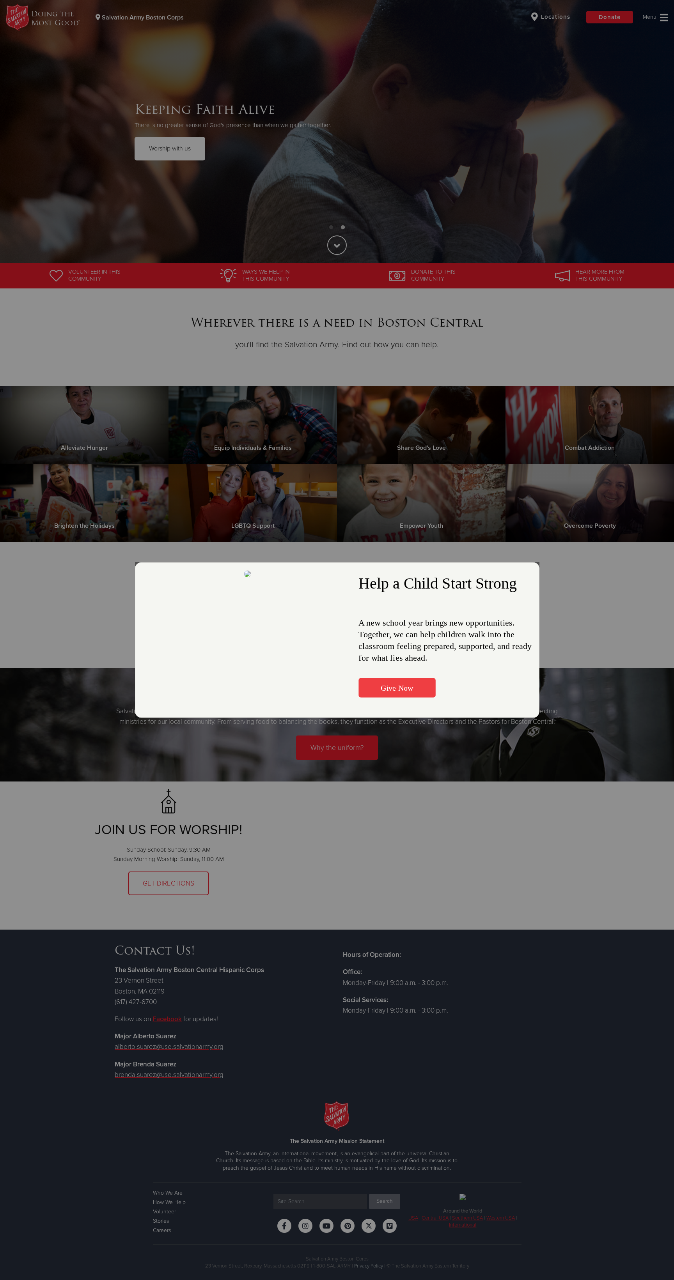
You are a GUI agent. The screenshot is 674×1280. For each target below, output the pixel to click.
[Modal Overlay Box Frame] (337, 640)
